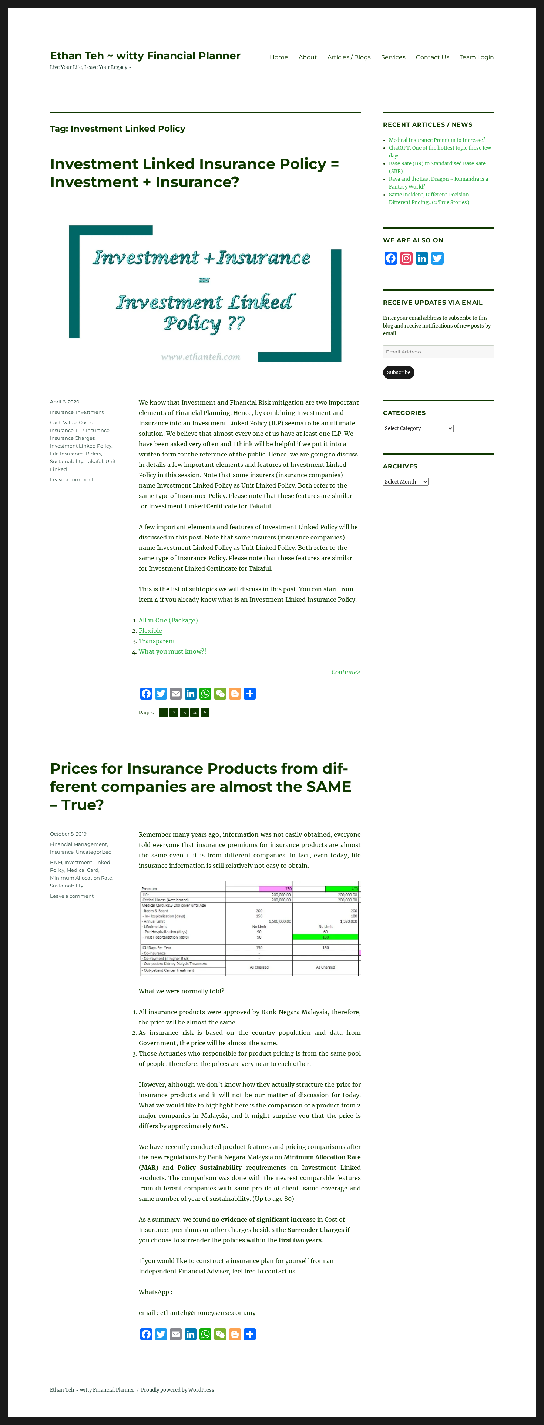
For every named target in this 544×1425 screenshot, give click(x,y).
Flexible (150, 630)
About (308, 57)
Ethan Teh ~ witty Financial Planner (145, 55)
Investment (90, 412)
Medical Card (82, 870)
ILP (80, 430)
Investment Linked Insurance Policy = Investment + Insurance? (194, 173)
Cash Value (63, 422)
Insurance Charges (72, 438)
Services (393, 57)
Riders (93, 453)
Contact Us (432, 57)
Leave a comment (72, 479)
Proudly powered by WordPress (177, 1390)
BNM (56, 862)
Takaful (94, 461)
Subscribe (398, 372)
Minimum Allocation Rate (81, 878)
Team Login (477, 57)
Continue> (346, 672)
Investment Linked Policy (80, 446)
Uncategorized (94, 852)
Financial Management (78, 844)
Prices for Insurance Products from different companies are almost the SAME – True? (201, 786)
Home (279, 57)
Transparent (157, 641)
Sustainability (66, 461)
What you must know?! (172, 651)
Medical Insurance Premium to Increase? (437, 140)
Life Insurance (67, 453)
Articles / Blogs (349, 57)
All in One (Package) (168, 620)
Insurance (62, 412)
